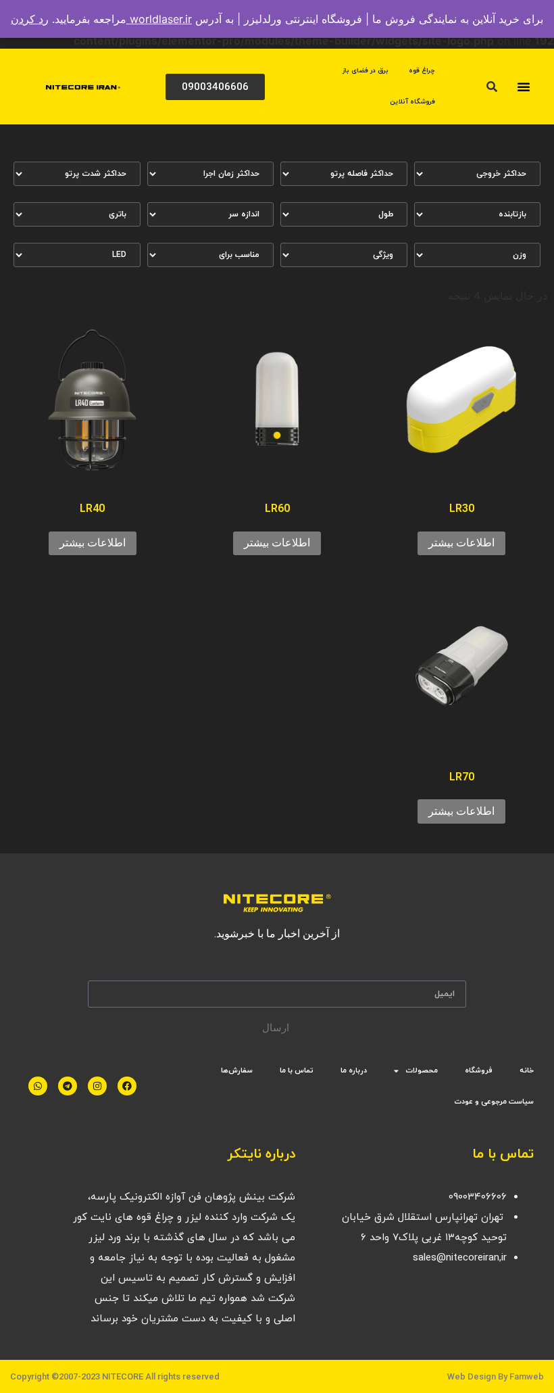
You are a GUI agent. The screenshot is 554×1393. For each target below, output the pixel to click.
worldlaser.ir (159, 19)
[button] (523, 86)
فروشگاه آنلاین (412, 102)
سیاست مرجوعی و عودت (494, 1101)
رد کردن (30, 19)
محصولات (421, 1070)
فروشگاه (479, 1070)
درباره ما (354, 1070)
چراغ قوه (422, 71)
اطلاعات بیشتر (461, 542)
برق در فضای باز (365, 71)
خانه (527, 1070)
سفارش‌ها (237, 1070)
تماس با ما (296, 1070)
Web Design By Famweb (495, 1376)
